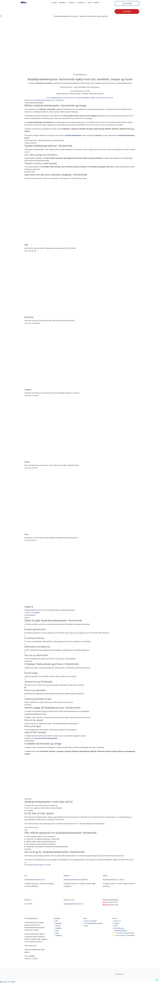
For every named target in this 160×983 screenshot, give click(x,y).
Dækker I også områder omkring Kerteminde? (41, 841)
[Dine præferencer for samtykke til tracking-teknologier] (157, 980)
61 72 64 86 (28, 904)
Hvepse (57, 926)
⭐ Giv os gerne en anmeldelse (124, 935)
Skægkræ (58, 928)
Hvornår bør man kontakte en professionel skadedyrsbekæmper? (47, 846)
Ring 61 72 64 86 (84, 91)
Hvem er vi (117, 921)
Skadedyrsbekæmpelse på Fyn (45, 100)
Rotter (57, 933)
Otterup (53, 808)
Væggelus (58, 935)
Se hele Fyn (28, 808)
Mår (56, 921)
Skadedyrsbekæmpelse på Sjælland (75, 879)
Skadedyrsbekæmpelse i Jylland (113, 879)
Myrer (57, 930)
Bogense (59, 808)
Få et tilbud (74, 91)
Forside (54, 2)
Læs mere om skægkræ (32, 612)
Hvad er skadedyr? (91, 921)
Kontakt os (35, 865)
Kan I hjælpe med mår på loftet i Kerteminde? (41, 844)
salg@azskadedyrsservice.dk (73, 904)
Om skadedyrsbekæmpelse (93, 923)
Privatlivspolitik (119, 974)
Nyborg (42, 808)
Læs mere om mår (30, 251)
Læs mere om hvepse (31, 395)
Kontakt (96, 2)
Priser (90, 2)
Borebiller (58, 923)
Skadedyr (62, 2)
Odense (48, 808)
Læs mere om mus (30, 540)
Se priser (35, 827)
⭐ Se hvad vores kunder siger (124, 933)
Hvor (32, 100)
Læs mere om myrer (31, 468)
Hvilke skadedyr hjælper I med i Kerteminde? (40, 836)
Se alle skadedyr (29, 615)
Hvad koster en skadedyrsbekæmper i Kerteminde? (43, 839)
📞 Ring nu (3, 982)
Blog (86, 926)
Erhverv (71, 2)
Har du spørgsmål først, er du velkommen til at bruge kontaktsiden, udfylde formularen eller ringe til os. (80, 98)
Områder (81, 2)
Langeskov (36, 808)
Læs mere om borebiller (32, 323)
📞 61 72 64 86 (126, 3)
